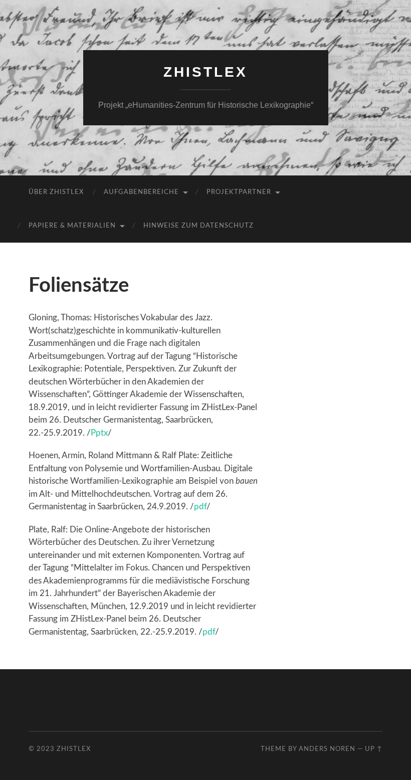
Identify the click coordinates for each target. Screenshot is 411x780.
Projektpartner (239, 192)
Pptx (99, 433)
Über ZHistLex (56, 192)
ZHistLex (205, 72)
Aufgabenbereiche (141, 192)
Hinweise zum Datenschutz (198, 226)
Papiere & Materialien (72, 226)
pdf (200, 506)
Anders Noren (327, 749)
